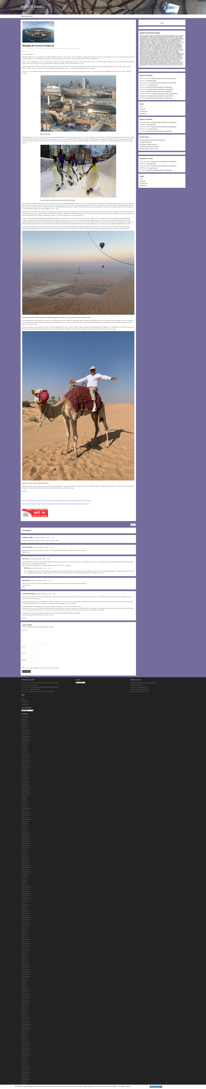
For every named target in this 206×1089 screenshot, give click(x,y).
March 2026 (24, 727)
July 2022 (23, 823)
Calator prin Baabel (55, 48)
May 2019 (23, 906)
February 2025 (24, 756)
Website (24, 659)
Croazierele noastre (151, 80)
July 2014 (23, 1033)
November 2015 (25, 998)
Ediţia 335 (61, 48)
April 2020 (23, 882)
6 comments (38, 48)
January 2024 (24, 784)
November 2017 (25, 945)
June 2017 (23, 956)
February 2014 (24, 1044)
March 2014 (24, 1041)
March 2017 (24, 963)
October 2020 (24, 869)
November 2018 (25, 919)
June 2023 (23, 799)
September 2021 (25, 845)
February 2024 (24, 782)
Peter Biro (32, 48)
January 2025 (24, 758)
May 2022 (23, 828)
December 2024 (25, 760)
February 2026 (24, 730)
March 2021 (24, 858)
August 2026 (24, 716)
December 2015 (25, 996)
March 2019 (24, 911)
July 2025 (23, 745)
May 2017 (23, 959)
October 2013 (24, 1052)
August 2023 (24, 795)
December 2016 (25, 969)
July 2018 (23, 928)
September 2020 (25, 871)
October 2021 (24, 843)
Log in (141, 107)
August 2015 (24, 1004)
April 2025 (23, 751)
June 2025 (23, 747)
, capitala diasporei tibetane (149, 146)
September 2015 (25, 1002)
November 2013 (25, 1050)
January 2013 (24, 1070)
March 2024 (24, 780)
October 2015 (24, 1000)
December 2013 (25, 1048)
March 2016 (24, 989)
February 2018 (24, 939)
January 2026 (24, 732)
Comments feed (143, 111)
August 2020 (24, 873)
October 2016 (24, 974)
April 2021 (23, 856)
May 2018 (23, 932)
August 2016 (24, 978)
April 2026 (23, 725)
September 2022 (25, 819)
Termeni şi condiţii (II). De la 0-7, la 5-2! (149, 148)
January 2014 (24, 1046)
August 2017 (24, 952)
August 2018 (24, 926)
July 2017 (23, 954)
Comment (24, 630)
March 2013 (24, 1065)
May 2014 (23, 1037)
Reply (52, 537)
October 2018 (24, 922)
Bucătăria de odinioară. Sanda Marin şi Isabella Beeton (163, 78)
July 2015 (23, 1007)
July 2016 (23, 980)
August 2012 (24, 1081)
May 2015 (23, 1011)
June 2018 (23, 930)
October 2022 (24, 817)
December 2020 (25, 865)
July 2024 (23, 771)
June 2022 (23, 825)
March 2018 (24, 937)
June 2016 (23, 983)
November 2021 (25, 841)
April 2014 (23, 1039)
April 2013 (23, 1063)
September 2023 (25, 793)
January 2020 (24, 889)
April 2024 (23, 777)
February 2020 (24, 887)
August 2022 (24, 821)
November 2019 (25, 893)
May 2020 (23, 880)
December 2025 (25, 734)
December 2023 (25, 786)
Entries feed (142, 109)
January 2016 (24, 993)
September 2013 (25, 1055)
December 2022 (25, 812)
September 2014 (25, 1028)
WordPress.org (143, 113)
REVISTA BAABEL (33, 6)
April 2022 (23, 830)
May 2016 (23, 985)
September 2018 (25, 924)
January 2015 (24, 1020)
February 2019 (24, 913)
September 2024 (25, 767)
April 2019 (23, 908)
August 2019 (24, 900)
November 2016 (25, 972)
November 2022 (25, 815)
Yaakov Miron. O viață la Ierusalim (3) (148, 144)
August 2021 (24, 847)
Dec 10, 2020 (24, 48)
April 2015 (23, 1013)
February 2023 (24, 808)
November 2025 (25, 736)
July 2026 (23, 719)
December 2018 (25, 917)
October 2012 (24, 1076)
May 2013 (23, 1061)
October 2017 (24, 948)
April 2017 (23, 961)
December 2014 (25, 1022)
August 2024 (24, 769)
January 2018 (24, 941)
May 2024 (23, 775)
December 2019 (25, 891)
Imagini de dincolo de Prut (146, 142)
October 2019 (24, 895)
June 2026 (23, 721)
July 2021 (23, 849)
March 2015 (24, 1015)
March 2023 (24, 806)
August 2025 (24, 743)
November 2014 (25, 1024)
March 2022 (24, 832)
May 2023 (23, 802)
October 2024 (24, 764)
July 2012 (23, 1083)
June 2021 (23, 852)
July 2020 (23, 876)
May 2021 (23, 854)
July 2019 (23, 902)
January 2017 (24, 967)
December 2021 (25, 839)
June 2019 (23, 904)
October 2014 (24, 1026)
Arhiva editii (49, 48)
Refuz (152, 1087)
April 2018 (23, 935)
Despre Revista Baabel (27, 16)
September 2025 (25, 740)
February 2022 (24, 834)
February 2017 (24, 965)
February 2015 (24, 1017)
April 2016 (23, 987)
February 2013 (24, 1068)
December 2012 (25, 1072)
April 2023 (23, 804)
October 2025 (24, 738)
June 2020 (23, 878)
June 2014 (23, 1035)
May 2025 (23, 749)
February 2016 (24, 991)
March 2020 (24, 884)
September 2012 (25, 1079)
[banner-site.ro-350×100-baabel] (35, 513)
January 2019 (24, 915)
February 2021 (24, 860)
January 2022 (24, 836)
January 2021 (24, 863)
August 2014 (24, 1031)
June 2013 (23, 1059)
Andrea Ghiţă (143, 96)
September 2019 (25, 897)
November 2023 (25, 788)
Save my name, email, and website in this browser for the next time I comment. (40, 668)
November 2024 (25, 762)
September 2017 (25, 950)
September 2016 (25, 976)
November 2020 (25, 867)
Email (24, 653)
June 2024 (23, 773)
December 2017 (25, 943)
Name (24, 646)
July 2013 (23, 1057)
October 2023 (24, 791)
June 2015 (23, 1009)
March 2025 (24, 753)
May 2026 (23, 723)
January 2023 (24, 810)
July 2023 (23, 797)
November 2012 (25, 1074)
